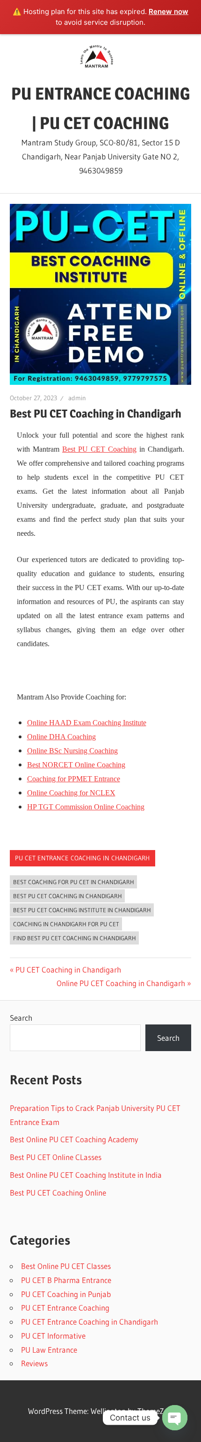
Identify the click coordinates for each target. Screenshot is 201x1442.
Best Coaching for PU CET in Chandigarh (73, 882)
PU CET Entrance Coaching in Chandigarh (82, 858)
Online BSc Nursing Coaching (72, 751)
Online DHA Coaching (61, 737)
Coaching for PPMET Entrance (73, 779)
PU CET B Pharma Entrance (66, 1280)
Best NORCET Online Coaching (76, 765)
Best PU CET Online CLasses (55, 1157)
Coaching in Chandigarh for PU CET (66, 924)
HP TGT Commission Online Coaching (85, 807)
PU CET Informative (53, 1336)
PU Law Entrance (49, 1350)
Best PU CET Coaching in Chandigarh (67, 896)
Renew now (168, 11)
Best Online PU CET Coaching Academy (74, 1139)
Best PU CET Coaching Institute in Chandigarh (82, 910)
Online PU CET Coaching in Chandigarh (121, 983)
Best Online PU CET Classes (66, 1266)
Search (21, 1018)
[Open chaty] (174, 1417)
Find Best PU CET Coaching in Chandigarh (74, 938)
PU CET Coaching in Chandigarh (68, 969)
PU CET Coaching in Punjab (66, 1294)
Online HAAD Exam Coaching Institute (86, 723)
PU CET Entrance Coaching (65, 1307)
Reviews (34, 1363)
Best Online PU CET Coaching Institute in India (86, 1175)
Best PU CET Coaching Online (58, 1192)
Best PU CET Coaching (99, 449)
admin (77, 398)
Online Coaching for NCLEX (71, 793)
